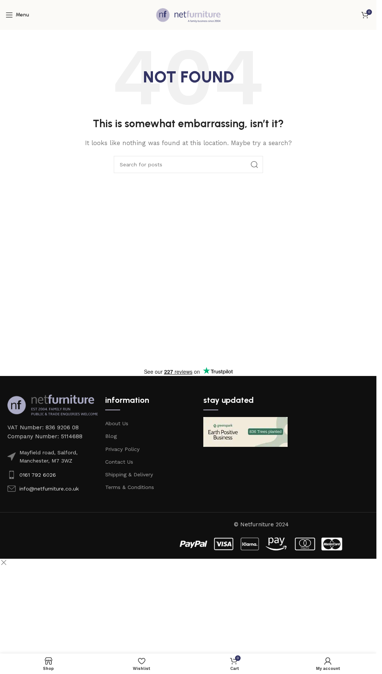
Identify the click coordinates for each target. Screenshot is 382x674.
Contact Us (119, 462)
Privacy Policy (122, 449)
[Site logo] (188, 14)
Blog (111, 436)
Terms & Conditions (129, 487)
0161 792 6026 (37, 475)
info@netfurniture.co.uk (49, 489)
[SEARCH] (254, 164)
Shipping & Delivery (129, 474)
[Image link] (52, 404)
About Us (116, 423)
